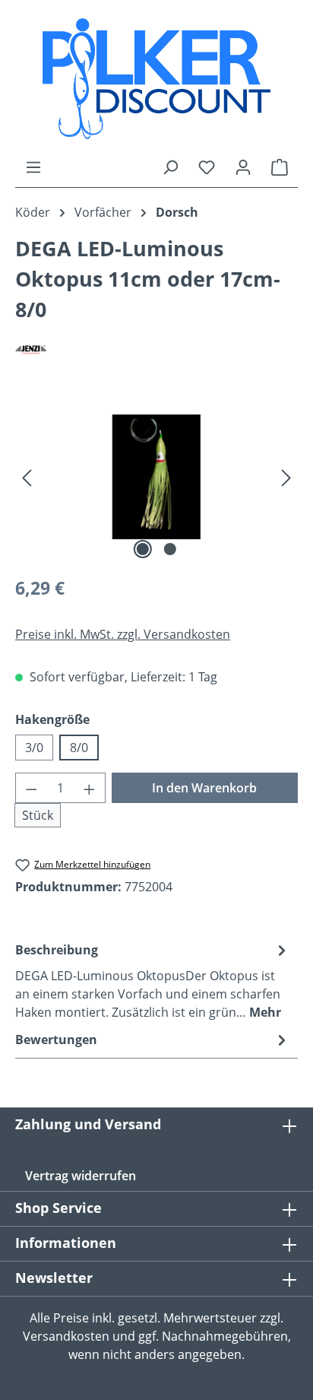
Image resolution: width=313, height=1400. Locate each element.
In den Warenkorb (204, 787)
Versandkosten (66, 1336)
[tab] (152, 980)
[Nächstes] (286, 477)
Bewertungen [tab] (56, 1039)
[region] (156, 477)
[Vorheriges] (26, 477)
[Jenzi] (156, 348)
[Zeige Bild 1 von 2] (143, 549)
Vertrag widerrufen (80, 1175)
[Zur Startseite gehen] (156, 78)
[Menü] (33, 166)
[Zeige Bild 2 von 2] (170, 549)
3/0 (34, 747)
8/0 (79, 747)
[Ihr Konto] (243, 166)
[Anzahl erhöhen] (90, 788)
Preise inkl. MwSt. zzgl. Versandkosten (122, 634)
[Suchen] (170, 166)
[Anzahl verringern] (31, 788)
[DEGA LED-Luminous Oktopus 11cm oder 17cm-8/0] (156, 477)
